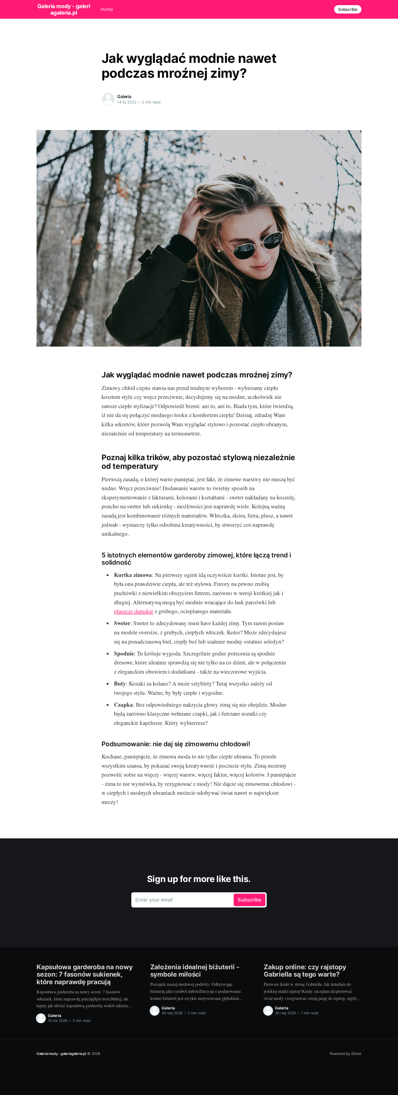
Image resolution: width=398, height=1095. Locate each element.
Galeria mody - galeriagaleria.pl (63, 9)
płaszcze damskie (133, 611)
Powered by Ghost (345, 1053)
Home (107, 9)
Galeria (124, 96)
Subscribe (347, 9)
